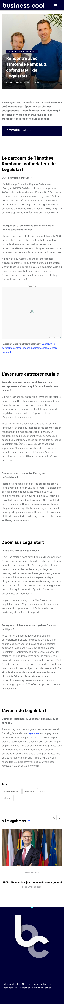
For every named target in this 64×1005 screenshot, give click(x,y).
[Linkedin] (46, 996)
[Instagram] (41, 996)
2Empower (25, 987)
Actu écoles (32, 872)
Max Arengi (15, 82)
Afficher (28, 130)
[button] (55, 5)
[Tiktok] (35, 996)
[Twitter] (17, 996)
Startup (7, 798)
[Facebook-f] (23, 996)
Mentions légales (12, 984)
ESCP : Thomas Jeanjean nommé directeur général (32, 882)
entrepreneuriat (11, 791)
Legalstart (33, 733)
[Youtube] (29, 996)
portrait (43, 791)
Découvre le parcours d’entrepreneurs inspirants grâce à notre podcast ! (29, 347)
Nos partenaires (30, 984)
